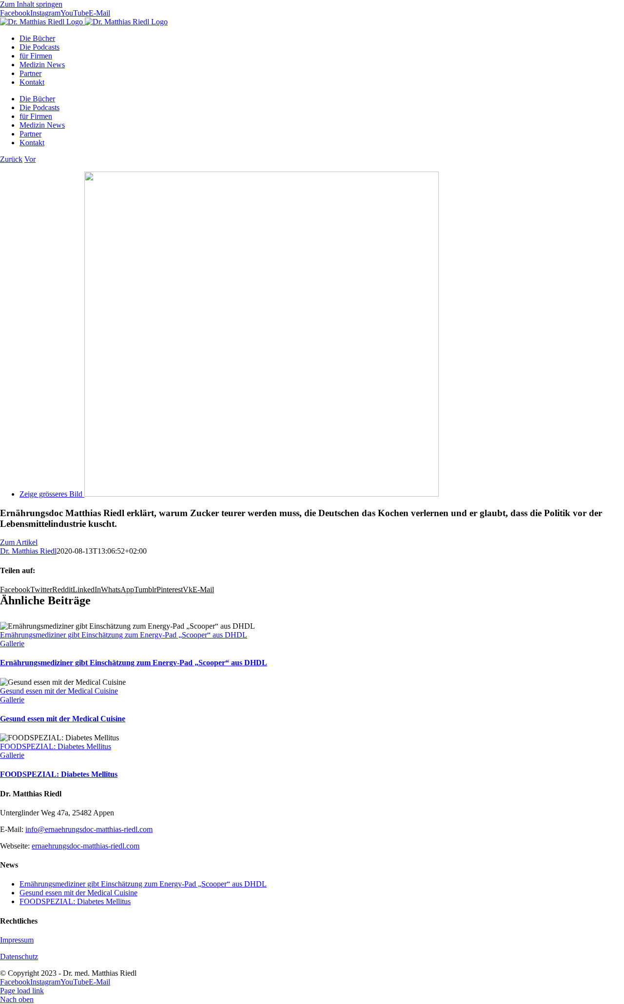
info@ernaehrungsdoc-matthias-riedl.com (89, 829)
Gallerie (12, 643)
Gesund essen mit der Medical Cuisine (59, 691)
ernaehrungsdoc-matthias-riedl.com (85, 846)
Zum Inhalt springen (31, 4)
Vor (30, 159)
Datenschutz (19, 956)
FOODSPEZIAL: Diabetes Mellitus (55, 746)
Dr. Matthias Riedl (28, 551)
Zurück (11, 159)
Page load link (22, 990)
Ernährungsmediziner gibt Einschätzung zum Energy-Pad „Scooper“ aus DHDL (123, 635)
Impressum (17, 940)
